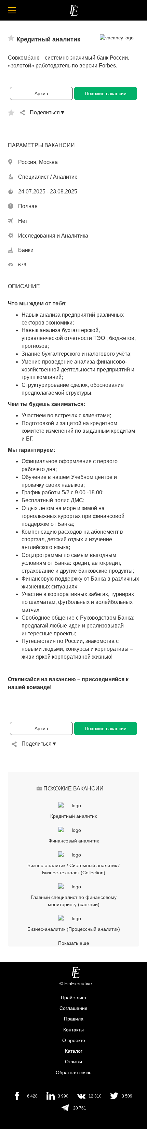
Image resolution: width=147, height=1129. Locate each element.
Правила (73, 1019)
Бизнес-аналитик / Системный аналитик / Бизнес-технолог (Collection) (73, 869)
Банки (26, 250)
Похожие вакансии (105, 93)
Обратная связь (73, 1072)
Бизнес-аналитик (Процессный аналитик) (73, 929)
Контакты (73, 1029)
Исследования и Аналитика (53, 236)
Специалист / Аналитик (47, 177)
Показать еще (73, 943)
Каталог (73, 1051)
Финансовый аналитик (74, 840)
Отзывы (73, 1062)
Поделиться (45, 112)
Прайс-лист (73, 997)
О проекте (73, 1040)
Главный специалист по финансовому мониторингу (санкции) (74, 901)
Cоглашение (73, 1008)
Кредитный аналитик (73, 816)
